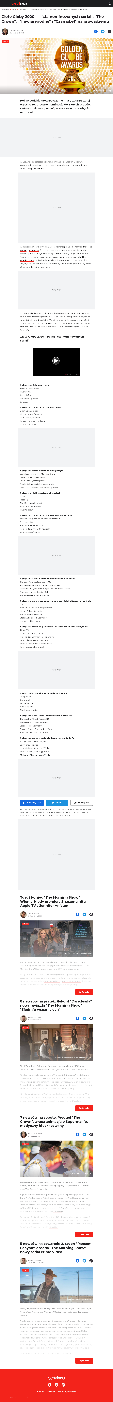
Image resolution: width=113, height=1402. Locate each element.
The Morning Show (62, 812)
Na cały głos (55, 809)
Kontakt (41, 1392)
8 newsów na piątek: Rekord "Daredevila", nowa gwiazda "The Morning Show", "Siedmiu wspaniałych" (56, 1005)
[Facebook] (49, 1385)
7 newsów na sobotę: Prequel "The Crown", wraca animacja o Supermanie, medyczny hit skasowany (54, 1121)
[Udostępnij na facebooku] (96, 32)
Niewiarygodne (78, 247)
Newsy (14, 9)
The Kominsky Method (46, 812)
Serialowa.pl (5, 9)
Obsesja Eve (78, 809)
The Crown (33, 812)
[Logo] (18, 3)
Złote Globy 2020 (65, 815)
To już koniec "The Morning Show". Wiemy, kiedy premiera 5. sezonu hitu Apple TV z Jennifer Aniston (53, 901)
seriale (25, 812)
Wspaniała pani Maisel (38, 815)
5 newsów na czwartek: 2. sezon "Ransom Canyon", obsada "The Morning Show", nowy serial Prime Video (55, 1248)
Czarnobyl (34, 250)
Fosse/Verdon (43, 809)
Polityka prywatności (66, 1392)
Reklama (51, 1392)
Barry (27, 809)
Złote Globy (53, 815)
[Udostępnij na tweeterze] (103, 32)
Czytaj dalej (84, 992)
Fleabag (34, 809)
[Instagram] (63, 1385)
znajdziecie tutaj (35, 168)
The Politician (76, 812)
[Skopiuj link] (109, 32)
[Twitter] (56, 1385)
